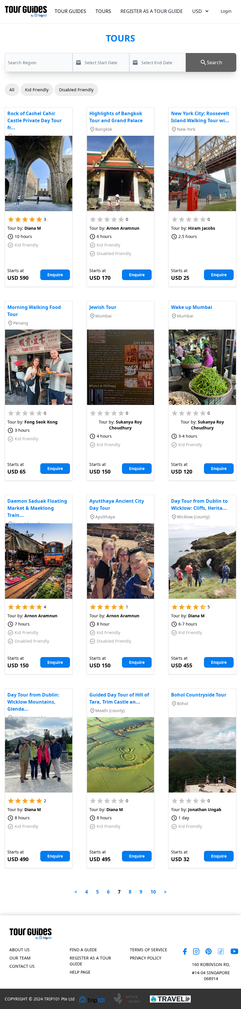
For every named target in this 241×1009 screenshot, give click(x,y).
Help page (80, 972)
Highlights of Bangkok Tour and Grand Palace (116, 117)
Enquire (55, 274)
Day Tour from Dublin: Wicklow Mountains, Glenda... (33, 702)
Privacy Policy (145, 958)
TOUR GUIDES (70, 11)
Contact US (22, 966)
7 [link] (119, 892)
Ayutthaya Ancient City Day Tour (116, 504)
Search (214, 62)
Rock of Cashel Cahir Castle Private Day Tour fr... (34, 120)
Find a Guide (83, 949)
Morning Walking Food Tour (34, 310)
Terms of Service (148, 949)
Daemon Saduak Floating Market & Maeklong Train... (37, 508)
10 (153, 892)
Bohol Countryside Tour (198, 695)
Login (226, 11)
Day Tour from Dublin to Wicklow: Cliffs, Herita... (199, 504)
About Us (19, 949)
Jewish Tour (102, 307)
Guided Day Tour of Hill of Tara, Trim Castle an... (119, 698)
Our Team (20, 958)
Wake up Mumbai (191, 307)
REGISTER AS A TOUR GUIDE (151, 11)
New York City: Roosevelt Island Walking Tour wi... (200, 117)
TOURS (103, 11)
